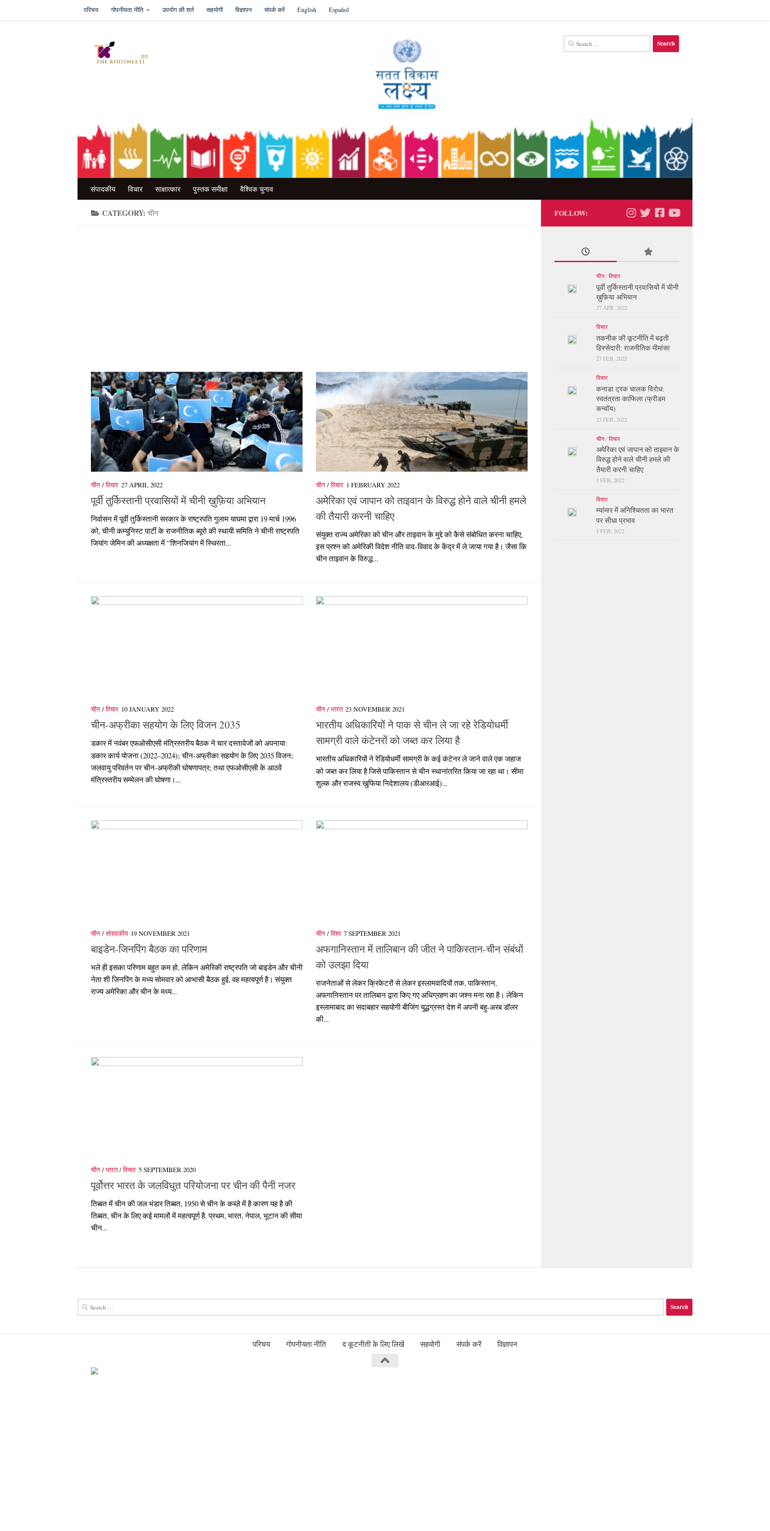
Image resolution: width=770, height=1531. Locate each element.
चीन (95, 484)
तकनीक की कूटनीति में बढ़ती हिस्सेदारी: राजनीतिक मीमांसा (633, 342)
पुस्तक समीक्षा (210, 188)
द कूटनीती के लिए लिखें (373, 1344)
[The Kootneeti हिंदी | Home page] (124, 53)
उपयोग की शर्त (178, 9)
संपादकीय (102, 188)
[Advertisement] (316, 305)
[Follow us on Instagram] (631, 212)
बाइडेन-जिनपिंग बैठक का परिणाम (149, 949)
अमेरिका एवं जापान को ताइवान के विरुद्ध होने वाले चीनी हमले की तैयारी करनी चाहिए (637, 459)
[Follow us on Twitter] (645, 212)
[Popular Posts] (648, 252)
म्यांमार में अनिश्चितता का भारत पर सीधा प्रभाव (634, 514)
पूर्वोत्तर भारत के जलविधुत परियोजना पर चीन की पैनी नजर (193, 1185)
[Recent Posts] (585, 252)
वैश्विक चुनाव (256, 188)
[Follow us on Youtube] (673, 212)
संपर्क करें (274, 9)
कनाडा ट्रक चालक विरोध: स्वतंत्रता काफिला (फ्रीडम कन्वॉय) (630, 398)
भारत (337, 708)
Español (339, 9)
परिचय (91, 9)
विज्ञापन (243, 9)
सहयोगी (214, 9)
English (306, 9)
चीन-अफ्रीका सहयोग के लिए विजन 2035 (166, 724)
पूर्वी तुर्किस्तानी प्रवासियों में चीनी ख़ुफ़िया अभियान (178, 500)
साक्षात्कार (167, 188)
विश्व (336, 933)
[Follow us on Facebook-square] (659, 212)
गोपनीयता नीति (127, 9)
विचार (135, 188)
